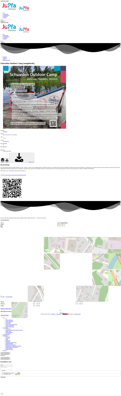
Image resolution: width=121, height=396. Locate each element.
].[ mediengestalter (77, 314)
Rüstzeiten (5, 131)
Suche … (2, 21)
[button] (62, 313)
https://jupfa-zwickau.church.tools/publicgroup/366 (16, 175)
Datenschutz (58, 314)
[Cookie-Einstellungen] (2, 393)
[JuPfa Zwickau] (15, 10)
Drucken (2, 162)
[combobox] (6, 19)
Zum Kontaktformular (5, 220)
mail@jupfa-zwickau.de (62, 226)
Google (7, 162)
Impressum (53, 314)
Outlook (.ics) (31, 162)
